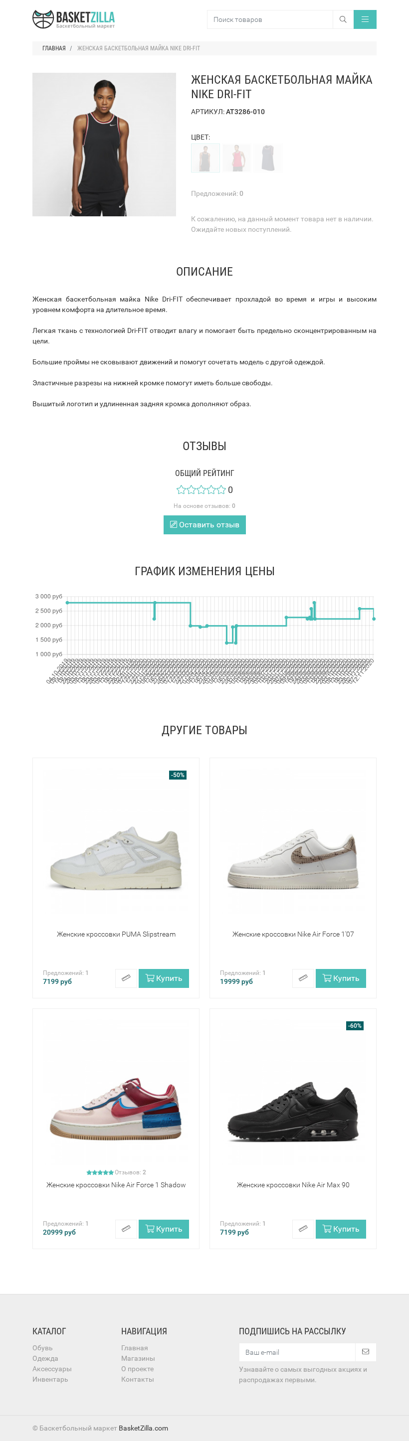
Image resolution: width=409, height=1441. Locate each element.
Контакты (137, 1379)
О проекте (137, 1369)
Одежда (45, 1358)
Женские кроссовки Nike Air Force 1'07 (293, 934)
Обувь (42, 1348)
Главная (134, 1348)
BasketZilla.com (143, 1428)
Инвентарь (50, 1379)
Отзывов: (130, 1172)
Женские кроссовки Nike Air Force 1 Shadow (116, 1185)
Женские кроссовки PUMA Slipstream (116, 934)
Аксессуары (52, 1369)
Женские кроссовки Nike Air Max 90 (293, 1185)
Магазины (138, 1358)
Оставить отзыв (208, 524)
